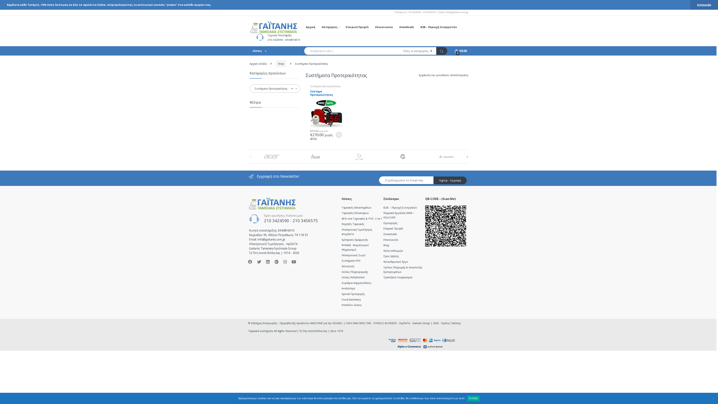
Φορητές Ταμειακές (353, 224)
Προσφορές (390, 223)
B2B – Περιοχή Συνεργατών (439, 27)
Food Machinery (351, 299)
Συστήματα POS (351, 260)
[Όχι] (713, 398)
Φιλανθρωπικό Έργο (395, 262)
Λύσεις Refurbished (353, 277)
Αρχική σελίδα (258, 63)
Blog (386, 245)
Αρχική (310, 27)
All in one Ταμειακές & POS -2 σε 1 (362, 218)
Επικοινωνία (384, 27)
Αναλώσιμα (348, 288)
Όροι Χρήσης (391, 256)
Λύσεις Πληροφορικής (355, 272)
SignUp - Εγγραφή (450, 180)
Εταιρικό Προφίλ (357, 27)
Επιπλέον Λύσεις (352, 305)
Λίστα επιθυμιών (393, 250)
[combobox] (351, 51)
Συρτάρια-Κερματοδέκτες (356, 283)
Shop (281, 63)
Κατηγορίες (329, 27)
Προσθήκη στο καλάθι (338, 135)
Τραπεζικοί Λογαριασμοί (397, 277)
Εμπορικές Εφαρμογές (355, 239)
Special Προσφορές (353, 294)
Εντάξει (473, 398)
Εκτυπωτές (348, 266)
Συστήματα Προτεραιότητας (325, 86)
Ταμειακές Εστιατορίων (355, 213)
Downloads (406, 27)
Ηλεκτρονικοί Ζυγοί (353, 255)
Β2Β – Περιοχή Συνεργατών (400, 207)
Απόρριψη (704, 5)
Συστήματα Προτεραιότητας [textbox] (274, 88)
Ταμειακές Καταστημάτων (357, 207)
